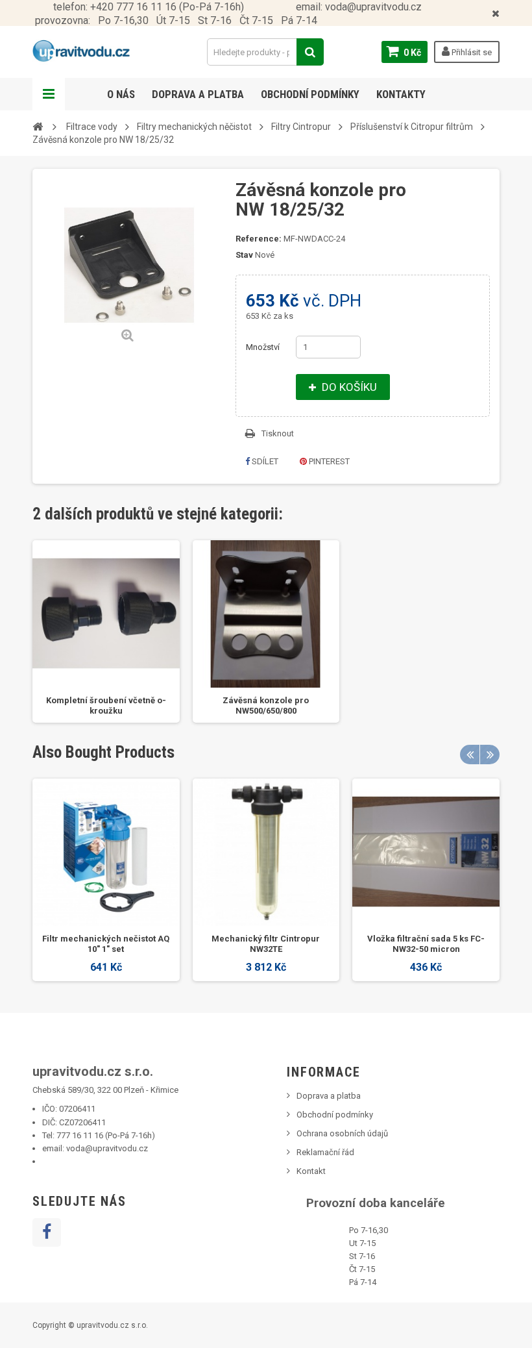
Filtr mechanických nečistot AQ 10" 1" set (105, 944)
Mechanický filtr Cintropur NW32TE (266, 944)
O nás (121, 94)
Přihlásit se (471, 52)
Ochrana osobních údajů (342, 1133)
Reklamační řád (325, 1152)
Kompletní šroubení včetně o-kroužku (106, 705)
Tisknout (277, 433)
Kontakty (401, 94)
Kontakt (311, 1171)
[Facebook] (46, 1232)
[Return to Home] (37, 125)
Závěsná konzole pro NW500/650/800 (266, 705)
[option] (106, 631)
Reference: (259, 238)
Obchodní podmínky (310, 94)
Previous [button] (469, 754)
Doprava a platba (198, 94)
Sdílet (264, 461)
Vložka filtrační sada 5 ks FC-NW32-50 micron (426, 944)
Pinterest (328, 461)
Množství (263, 347)
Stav (244, 255)
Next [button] (490, 754)
